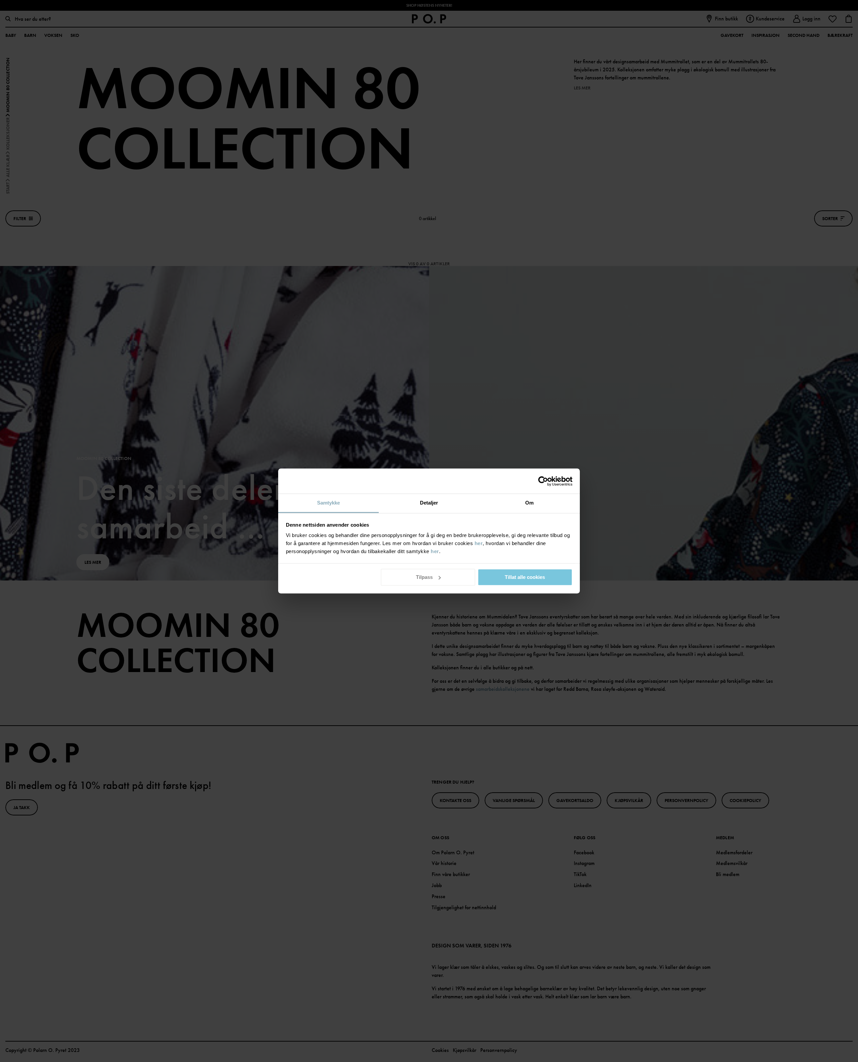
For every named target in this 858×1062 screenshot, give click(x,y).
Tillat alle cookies (525, 577)
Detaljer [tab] (429, 503)
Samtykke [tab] (328, 503)
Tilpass (424, 577)
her (479, 543)
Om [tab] (529, 503)
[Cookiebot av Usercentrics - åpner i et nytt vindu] (543, 481)
